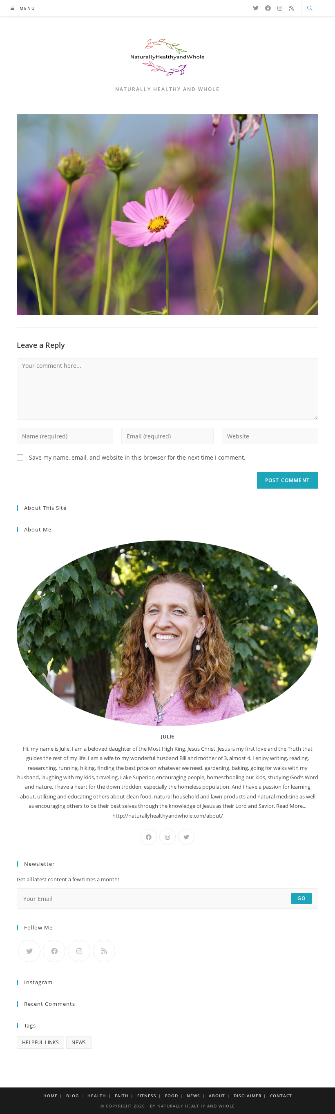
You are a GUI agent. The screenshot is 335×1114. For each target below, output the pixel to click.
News (78, 1042)
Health (96, 1095)
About (217, 1095)
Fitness (146, 1095)
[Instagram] (280, 8)
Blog (72, 1095)
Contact (281, 1095)
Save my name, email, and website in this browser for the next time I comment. (137, 457)
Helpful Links (40, 1042)
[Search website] (309, 8)
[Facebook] (268, 8)
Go (301, 898)
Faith (122, 1095)
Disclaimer (247, 1095)
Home (50, 1095)
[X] (256, 8)
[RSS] (291, 8)
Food (171, 1095)
